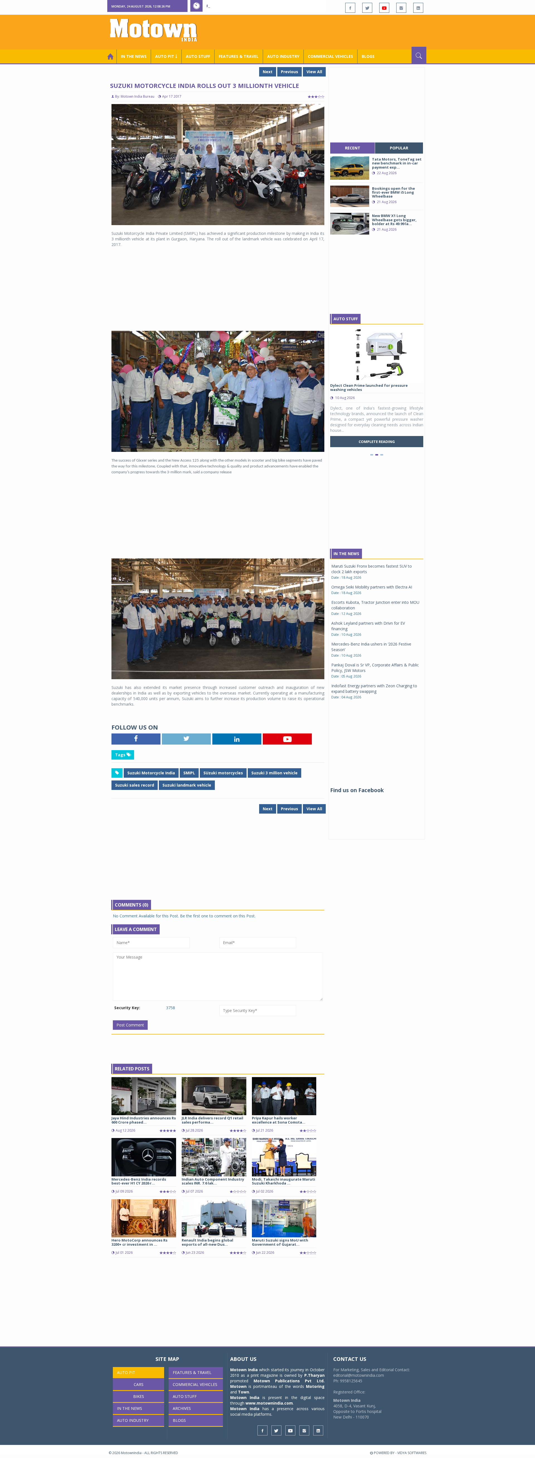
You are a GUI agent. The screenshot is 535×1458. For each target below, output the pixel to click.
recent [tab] (352, 148)
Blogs (368, 56)
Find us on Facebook (357, 790)
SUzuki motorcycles (223, 772)
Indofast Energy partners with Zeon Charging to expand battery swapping (374, 688)
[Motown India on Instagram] (401, 8)
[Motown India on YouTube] (384, 8)
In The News (346, 553)
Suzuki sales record (134, 785)
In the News (134, 56)
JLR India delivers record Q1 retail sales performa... (212, 1119)
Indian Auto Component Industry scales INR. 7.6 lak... (213, 1181)
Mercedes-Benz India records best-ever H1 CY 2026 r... (138, 1181)
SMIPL (189, 772)
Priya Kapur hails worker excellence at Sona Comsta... (278, 1119)
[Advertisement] (324, 31)
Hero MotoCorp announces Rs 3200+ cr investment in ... (139, 1242)
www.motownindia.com (269, 1403)
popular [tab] (399, 148)
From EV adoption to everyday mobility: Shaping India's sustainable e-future (285, 5)
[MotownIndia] (157, 30)
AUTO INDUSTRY (283, 56)
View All (314, 71)
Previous (289, 71)
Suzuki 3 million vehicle (274, 772)
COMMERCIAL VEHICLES (330, 56)
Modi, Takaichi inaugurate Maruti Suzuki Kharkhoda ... (283, 1181)
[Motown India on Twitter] (367, 8)
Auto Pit (126, 1372)
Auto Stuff (198, 56)
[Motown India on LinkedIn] (418, 8)
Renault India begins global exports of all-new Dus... (207, 1242)
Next (268, 71)
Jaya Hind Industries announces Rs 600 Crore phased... (143, 1119)
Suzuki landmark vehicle (186, 785)
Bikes (138, 1396)
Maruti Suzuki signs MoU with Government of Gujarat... (280, 1242)
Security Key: (127, 1007)
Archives (182, 1408)
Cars (139, 1384)
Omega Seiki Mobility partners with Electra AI (371, 587)
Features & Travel (239, 56)
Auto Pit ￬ (166, 56)
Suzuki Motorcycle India (151, 772)
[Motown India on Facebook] (350, 8)
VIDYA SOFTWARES (411, 1452)
